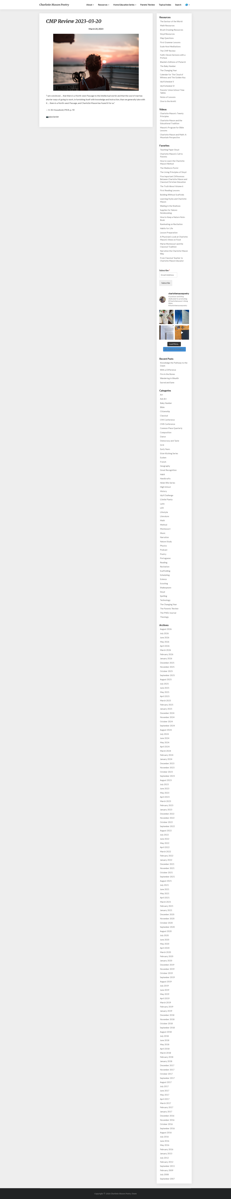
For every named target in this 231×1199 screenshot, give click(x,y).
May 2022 (164, 843)
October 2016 (166, 1124)
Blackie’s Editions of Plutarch (173, 62)
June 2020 (164, 939)
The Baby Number (168, 66)
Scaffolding (165, 571)
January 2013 (166, 1153)
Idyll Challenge (166, 495)
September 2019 (167, 977)
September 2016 (167, 1128)
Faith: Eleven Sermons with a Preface (172, 56)
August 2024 (166, 730)
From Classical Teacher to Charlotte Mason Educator (172, 259)
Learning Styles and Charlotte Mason (173, 200)
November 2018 (167, 1019)
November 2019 (167, 969)
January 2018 (166, 1061)
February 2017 (166, 1107)
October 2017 (166, 1074)
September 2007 (167, 1179)
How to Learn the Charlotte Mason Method (172, 162)
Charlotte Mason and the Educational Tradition (171, 121)
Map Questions (167, 38)
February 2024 (166, 755)
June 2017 (164, 1090)
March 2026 (165, 650)
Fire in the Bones (167, 374)
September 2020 (167, 927)
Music (162, 533)
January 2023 (166, 809)
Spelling (163, 596)
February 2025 (166, 704)
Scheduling (165, 575)
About (89, 4)
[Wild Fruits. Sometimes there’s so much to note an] (166, 317)
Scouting (164, 583)
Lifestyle (164, 512)
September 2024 (167, 725)
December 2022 (167, 814)
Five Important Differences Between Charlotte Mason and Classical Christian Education (173, 179)
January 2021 (166, 910)
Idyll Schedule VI (167, 86)
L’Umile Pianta (166, 499)
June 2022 (164, 839)
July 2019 (164, 985)
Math (162, 520)
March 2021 (165, 902)
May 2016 (164, 1145)
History (163, 491)
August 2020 (166, 931)
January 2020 (166, 960)
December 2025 (167, 663)
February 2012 (166, 1162)
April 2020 (165, 948)
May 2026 (164, 642)
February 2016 (166, 1149)
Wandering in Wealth (169, 378)
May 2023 (164, 793)
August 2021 (166, 881)
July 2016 (164, 1136)
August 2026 (166, 629)
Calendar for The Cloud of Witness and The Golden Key (173, 76)
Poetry (163, 554)
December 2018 (167, 1015)
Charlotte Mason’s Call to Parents (171, 155)
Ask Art (163, 399)
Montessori (165, 529)
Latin (162, 504)
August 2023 (166, 780)
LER (162, 508)
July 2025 (164, 683)
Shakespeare (165, 587)
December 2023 (167, 763)
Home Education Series (124, 4)
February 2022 (166, 855)
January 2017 (166, 1111)
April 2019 (165, 998)
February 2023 (166, 805)
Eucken (163, 457)
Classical (164, 415)
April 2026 (165, 646)
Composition (165, 432)
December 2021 (167, 864)
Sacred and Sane (167, 382)
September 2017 (167, 1078)
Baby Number (166, 403)
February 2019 (166, 1006)
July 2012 (164, 1158)
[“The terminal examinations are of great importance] (166, 332)
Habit (162, 474)
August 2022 (166, 830)
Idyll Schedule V (167, 81)
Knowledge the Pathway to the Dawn (173, 364)
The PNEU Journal (168, 613)
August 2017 (166, 1082)
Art (161, 394)
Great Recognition (168, 470)
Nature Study (166, 541)
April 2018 (165, 1048)
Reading (163, 562)
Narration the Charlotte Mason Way (174, 252)
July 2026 (164, 633)
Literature (164, 516)
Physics (163, 545)
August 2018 (166, 1032)
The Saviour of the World (171, 21)
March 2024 (165, 751)
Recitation (164, 566)
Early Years (165, 449)
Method (163, 524)
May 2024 (164, 742)
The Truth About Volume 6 (171, 186)
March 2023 (165, 801)
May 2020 (164, 944)
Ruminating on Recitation (171, 224)
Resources (103, 4)
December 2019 (167, 964)
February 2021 (166, 906)
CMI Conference (167, 420)
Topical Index (165, 4)
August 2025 (166, 679)
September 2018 (167, 1027)
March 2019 (165, 1002)
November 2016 (167, 1120)
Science (163, 579)
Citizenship (165, 411)
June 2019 (164, 990)
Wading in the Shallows (170, 206)
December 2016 (167, 1115)
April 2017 (165, 1099)
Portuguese (165, 558)
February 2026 (166, 654)
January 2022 (166, 860)
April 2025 (165, 696)
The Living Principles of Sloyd (173, 172)
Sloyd (162, 592)
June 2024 (164, 738)
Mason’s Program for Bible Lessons (172, 129)
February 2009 (166, 1170)
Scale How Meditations (170, 46)
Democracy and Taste (169, 440)
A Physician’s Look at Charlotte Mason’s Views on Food (174, 238)
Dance (163, 436)
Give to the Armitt (168, 101)
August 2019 (166, 981)
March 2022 (165, 851)
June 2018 (164, 1040)
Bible (162, 407)
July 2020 (164, 935)
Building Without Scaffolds (172, 194)
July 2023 (164, 784)
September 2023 (167, 776)
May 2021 (164, 893)
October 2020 (166, 923)
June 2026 (164, 637)
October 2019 (166, 973)
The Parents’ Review (169, 608)
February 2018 (166, 1057)
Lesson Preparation (169, 232)
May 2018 (164, 1044)
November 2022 (167, 818)
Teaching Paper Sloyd (169, 149)
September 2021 (167, 876)
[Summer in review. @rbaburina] (182, 332)
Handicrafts (165, 478)
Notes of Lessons (168, 97)
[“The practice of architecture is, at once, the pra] (182, 317)
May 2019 (164, 994)
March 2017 (165, 1103)
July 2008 (164, 1174)
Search (178, 4)
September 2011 (167, 1166)
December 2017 (167, 1065)
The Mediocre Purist (169, 168)
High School (165, 487)
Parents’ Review (147, 4)
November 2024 (167, 717)
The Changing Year (168, 70)
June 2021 (164, 889)
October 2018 (166, 1023)
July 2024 (164, 734)
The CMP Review (167, 51)
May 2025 (164, 692)
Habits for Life (166, 228)
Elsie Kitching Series (169, 453)
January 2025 (166, 709)
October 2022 (166, 822)
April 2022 (165, 847)
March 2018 (165, 1053)
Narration (164, 537)
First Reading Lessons (170, 190)
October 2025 (166, 671)
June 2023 (164, 788)
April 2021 (165, 897)
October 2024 (166, 721)
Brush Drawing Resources (171, 30)
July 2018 (164, 1036)
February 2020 (166, 956)
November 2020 (167, 918)
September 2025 (167, 675)
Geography (165, 466)
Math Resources (167, 25)
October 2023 (166, 772)
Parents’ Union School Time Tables (172, 91)
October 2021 (166, 872)
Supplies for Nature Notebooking (168, 211)
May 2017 (164, 1095)
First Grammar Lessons (170, 42)
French (163, 462)
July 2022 (164, 834)
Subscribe (164, 270)
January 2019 (166, 1011)
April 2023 (165, 797)
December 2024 (167, 713)
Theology (164, 617)
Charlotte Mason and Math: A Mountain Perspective (173, 136)
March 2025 (165, 700)
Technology (165, 600)
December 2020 (167, 914)
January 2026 (166, 658)
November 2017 (167, 1069)
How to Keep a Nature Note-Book (172, 218)
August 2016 (166, 1132)
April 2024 (165, 746)
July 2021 (164, 885)
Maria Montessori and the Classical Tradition (171, 245)
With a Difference (168, 370)
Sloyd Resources (167, 34)
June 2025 (164, 688)
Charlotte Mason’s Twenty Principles (172, 114)
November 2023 (167, 767)
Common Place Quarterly (171, 428)
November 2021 (167, 868)
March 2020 (165, 952)
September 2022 (167, 826)
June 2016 (164, 1141)
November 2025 (167, 667)
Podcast (163, 550)
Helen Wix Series (167, 483)
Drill (162, 445)
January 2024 (166, 759)
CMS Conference (167, 424)
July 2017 (164, 1086)
